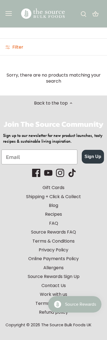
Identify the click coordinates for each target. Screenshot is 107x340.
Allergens (53, 268)
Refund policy (53, 312)
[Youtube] (48, 173)
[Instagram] (60, 173)
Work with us (53, 294)
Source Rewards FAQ (53, 232)
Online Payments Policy (53, 258)
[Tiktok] (72, 173)
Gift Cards (53, 187)
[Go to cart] (95, 13)
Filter (17, 47)
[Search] (83, 13)
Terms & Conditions (53, 241)
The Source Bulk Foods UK (66, 325)
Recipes (53, 214)
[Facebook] (36, 173)
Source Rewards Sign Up (54, 276)
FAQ (53, 223)
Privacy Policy (53, 250)
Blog (53, 205)
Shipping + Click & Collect (53, 196)
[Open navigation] (8, 13)
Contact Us (53, 285)
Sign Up (93, 156)
